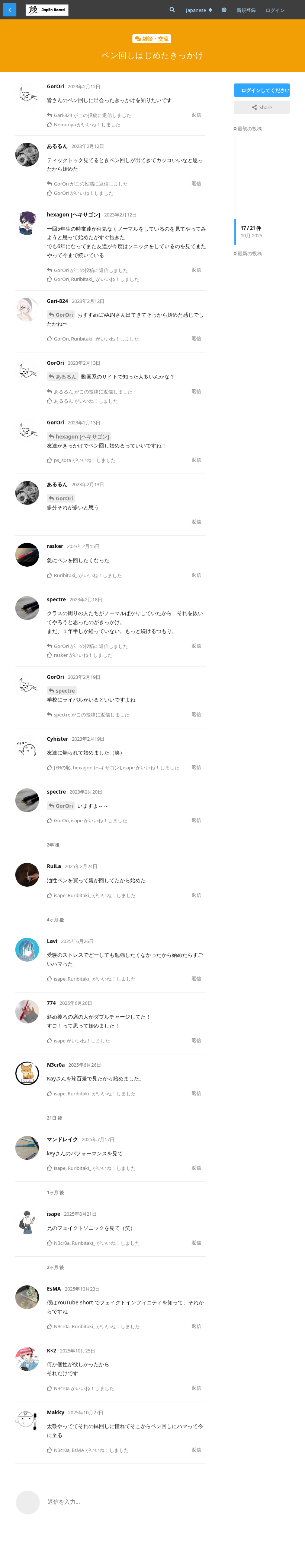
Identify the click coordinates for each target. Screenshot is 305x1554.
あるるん (66, 376)
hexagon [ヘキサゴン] (82, 436)
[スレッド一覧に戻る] (9, 9)
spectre (65, 690)
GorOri (64, 314)
